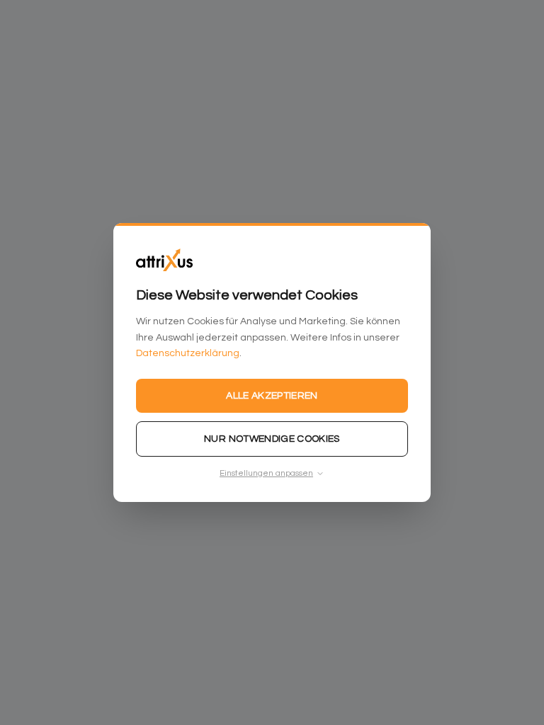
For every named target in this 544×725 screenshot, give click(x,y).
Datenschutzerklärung (187, 353)
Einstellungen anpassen (266, 473)
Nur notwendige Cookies (272, 439)
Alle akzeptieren (272, 396)
